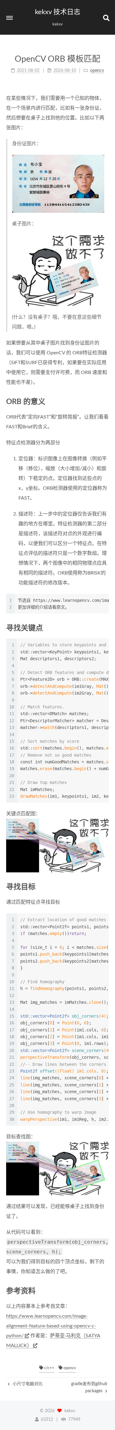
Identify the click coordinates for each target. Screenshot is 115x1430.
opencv (69, 1368)
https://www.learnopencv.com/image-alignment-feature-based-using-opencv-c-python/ (51, 1326)
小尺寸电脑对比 (27, 1384)
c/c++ (48, 1368)
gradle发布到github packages (89, 1387)
